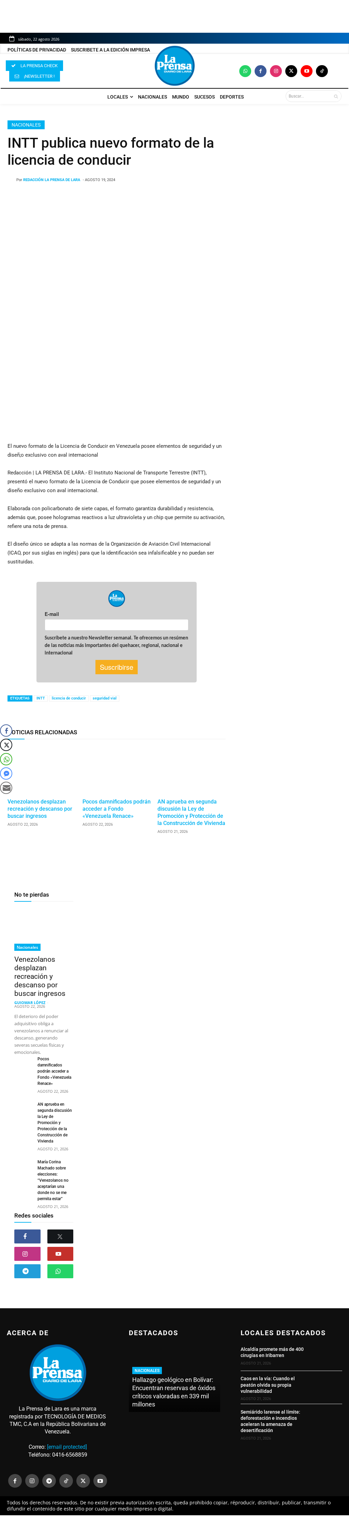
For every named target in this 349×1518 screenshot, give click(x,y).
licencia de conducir (69, 698)
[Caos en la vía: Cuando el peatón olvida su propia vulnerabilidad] (327, 1386)
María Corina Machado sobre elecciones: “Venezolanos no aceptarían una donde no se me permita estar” (53, 1180)
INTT (40, 698)
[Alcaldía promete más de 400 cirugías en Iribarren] (327, 1355)
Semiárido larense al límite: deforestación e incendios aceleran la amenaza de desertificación (270, 1421)
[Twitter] (291, 71)
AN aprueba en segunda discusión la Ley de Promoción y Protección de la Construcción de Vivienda (191, 812)
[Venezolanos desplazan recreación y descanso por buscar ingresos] (41, 770)
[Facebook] (261, 71)
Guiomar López (29, 1002)
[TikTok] (66, 1481)
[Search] (336, 96)
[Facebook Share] (6, 730)
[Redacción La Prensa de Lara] (11, 180)
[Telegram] (27, 1271)
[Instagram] (276, 71)
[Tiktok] (322, 71)
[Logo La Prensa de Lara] (174, 65)
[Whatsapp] (245, 71)
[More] (181, 197)
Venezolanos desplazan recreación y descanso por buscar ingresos (39, 808)
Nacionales (26, 125)
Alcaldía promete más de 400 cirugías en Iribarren (272, 1352)
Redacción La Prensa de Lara (51, 180)
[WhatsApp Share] (6, 759)
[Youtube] (307, 71)
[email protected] (67, 1447)
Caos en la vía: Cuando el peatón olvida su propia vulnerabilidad (268, 1385)
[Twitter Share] (6, 745)
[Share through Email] (6, 788)
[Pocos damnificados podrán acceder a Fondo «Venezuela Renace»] (116, 770)
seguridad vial (105, 698)
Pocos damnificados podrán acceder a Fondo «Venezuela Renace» (116, 808)
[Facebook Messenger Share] (6, 773)
